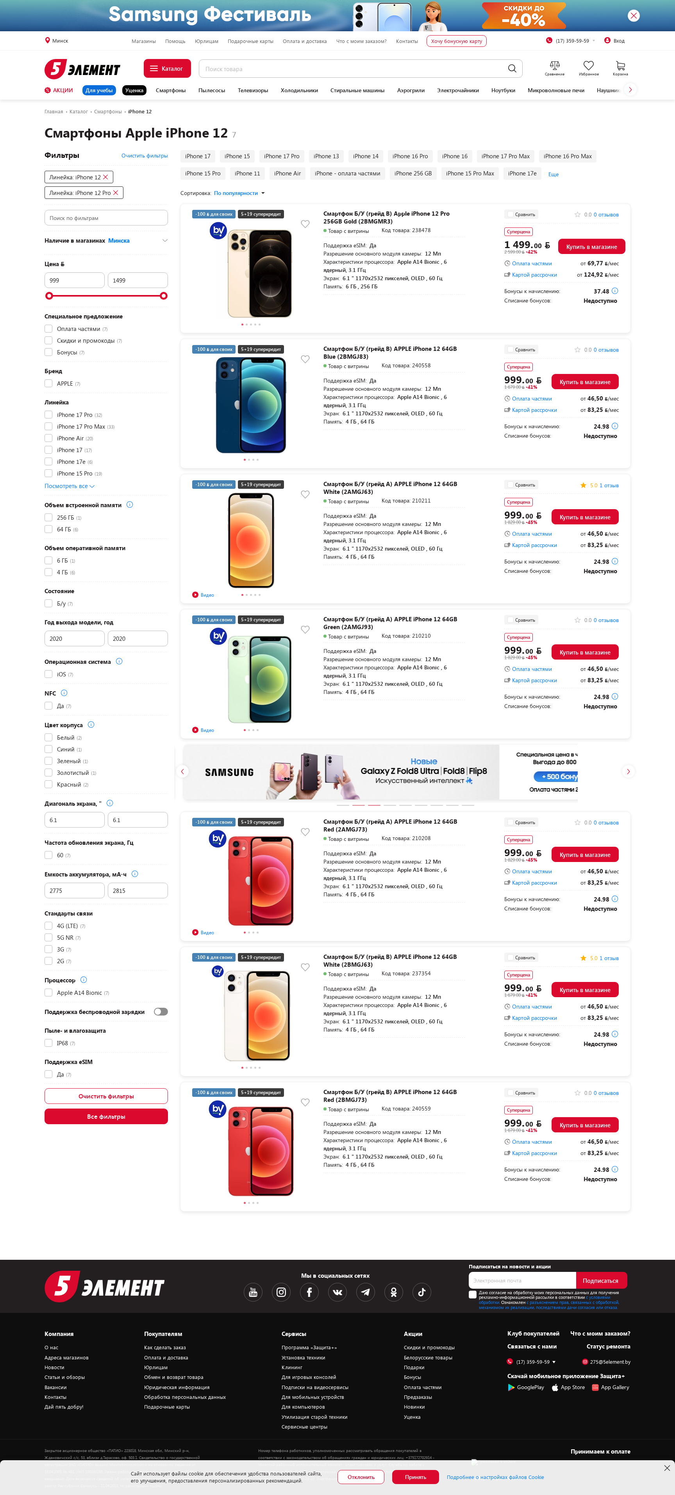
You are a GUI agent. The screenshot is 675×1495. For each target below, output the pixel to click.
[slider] (49, 296)
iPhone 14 (366, 156)
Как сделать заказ (165, 1347)
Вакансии (56, 1387)
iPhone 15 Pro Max (470, 173)
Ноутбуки (503, 90)
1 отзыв (609, 485)
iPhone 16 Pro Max (568, 156)
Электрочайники (458, 90)
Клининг (292, 1367)
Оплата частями (532, 263)
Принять (415, 1477)
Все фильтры (106, 1116)
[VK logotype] (337, 1292)
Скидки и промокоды (429, 1347)
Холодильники (299, 90)
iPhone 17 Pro (282, 156)
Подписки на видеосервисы (315, 1387)
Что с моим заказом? (361, 41)
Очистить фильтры (106, 1096)
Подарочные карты (250, 41)
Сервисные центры (304, 1426)
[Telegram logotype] (365, 1292)
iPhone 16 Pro (410, 156)
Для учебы (99, 90)
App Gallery (615, 1387)
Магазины (144, 41)
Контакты (407, 41)
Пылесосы (211, 90)
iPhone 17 (198, 156)
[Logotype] (87, 69)
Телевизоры (253, 90)
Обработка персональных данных (185, 1396)
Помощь (175, 41)
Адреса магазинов (67, 1357)
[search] (512, 68)
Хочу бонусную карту (456, 41)
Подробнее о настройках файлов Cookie (495, 1477)
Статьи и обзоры (65, 1377)
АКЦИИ (63, 90)
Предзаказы (418, 1396)
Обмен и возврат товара (174, 1377)
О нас (51, 1347)
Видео (207, 595)
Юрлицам (206, 41)
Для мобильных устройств (313, 1396)
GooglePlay (530, 1387)
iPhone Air (287, 173)
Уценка (134, 90)
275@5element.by (610, 1362)
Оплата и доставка (305, 41)
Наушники (610, 90)
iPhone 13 (326, 156)
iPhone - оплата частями (347, 173)
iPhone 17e (522, 173)
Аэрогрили (411, 90)
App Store (573, 1387)
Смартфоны (171, 90)
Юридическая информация (177, 1387)
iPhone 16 (455, 156)
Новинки (414, 1406)
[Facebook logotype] (309, 1292)
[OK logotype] (393, 1292)
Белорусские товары (428, 1357)
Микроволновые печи (556, 90)
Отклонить (361, 1477)
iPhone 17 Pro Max (506, 156)
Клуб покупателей (533, 1333)
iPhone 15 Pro (203, 173)
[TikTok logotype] (421, 1292)
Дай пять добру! (64, 1406)
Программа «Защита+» (309, 1347)
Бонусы (412, 1377)
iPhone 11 (247, 173)
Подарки (414, 1367)
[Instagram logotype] (281, 1292)
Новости (54, 1367)
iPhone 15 (237, 156)
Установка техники (303, 1357)
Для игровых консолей (309, 1377)
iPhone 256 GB (413, 173)
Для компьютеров (303, 1406)
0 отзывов (606, 214)
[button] (630, 89)
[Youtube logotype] (253, 1292)
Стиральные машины (357, 90)
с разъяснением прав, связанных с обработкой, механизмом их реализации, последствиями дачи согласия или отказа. (549, 1304)
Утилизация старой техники (315, 1416)
